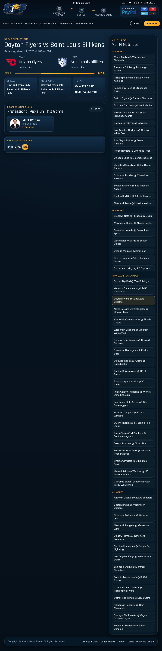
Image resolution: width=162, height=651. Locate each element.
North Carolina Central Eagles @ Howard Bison (131, 310)
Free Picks (31, 23)
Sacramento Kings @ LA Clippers (132, 268)
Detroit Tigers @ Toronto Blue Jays (133, 98)
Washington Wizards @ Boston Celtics (130, 242)
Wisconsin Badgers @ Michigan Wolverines (131, 331)
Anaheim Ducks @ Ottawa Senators (133, 497)
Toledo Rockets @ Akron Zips (130, 443)
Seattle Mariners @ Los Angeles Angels (131, 187)
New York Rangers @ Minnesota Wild (131, 527)
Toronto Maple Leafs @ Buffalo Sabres (131, 579)
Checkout (150, 2)
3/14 (25, 147)
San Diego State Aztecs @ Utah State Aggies (131, 403)
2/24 (18, 147)
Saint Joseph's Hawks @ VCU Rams (130, 383)
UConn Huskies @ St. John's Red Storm (132, 424)
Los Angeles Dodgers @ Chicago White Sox (132, 132)
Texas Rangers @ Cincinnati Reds (132, 150)
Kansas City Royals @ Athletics (131, 122)
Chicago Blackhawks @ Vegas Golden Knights (130, 617)
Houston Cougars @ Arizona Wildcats (129, 414)
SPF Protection (85, 23)
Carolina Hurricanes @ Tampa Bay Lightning (132, 548)
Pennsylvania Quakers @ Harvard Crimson (132, 342)
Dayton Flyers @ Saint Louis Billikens (129, 300)
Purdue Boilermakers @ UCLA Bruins (130, 373)
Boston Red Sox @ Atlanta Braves (132, 196)
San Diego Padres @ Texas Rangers (128, 142)
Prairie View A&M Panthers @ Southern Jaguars (130, 435)
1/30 (10, 147)
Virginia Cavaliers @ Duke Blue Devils (130, 462)
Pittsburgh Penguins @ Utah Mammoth (129, 606)
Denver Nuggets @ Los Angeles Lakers (131, 260)
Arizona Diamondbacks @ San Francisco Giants (130, 114)
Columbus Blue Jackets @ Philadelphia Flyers (128, 589)
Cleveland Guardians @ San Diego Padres (132, 166)
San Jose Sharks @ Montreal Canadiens (129, 568)
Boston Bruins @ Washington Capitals (129, 506)
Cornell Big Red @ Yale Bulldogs (131, 281)
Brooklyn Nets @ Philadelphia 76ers (133, 215)
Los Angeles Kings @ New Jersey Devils (132, 558)
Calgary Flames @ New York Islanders (129, 537)
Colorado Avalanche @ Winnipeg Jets (131, 517)
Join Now (151, 23)
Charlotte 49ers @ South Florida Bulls (131, 352)
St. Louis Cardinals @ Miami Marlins (133, 105)
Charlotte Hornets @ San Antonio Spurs (132, 232)
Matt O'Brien (31, 120)
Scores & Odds (47, 23)
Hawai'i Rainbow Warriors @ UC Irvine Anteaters (131, 473)
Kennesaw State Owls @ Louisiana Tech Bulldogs (132, 452)
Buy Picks (16, 23)
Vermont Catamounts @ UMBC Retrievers (131, 290)
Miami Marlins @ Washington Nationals (129, 58)
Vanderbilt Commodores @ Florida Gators (132, 321)
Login (136, 23)
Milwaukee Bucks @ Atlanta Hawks (133, 223)
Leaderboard (66, 23)
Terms (131, 641)
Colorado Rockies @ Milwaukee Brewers (131, 177)
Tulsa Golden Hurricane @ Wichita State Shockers (132, 393)
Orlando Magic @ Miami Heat (130, 250)
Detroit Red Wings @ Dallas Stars (132, 597)
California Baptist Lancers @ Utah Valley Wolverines (132, 483)
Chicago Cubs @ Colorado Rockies (133, 157)
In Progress (28, 127)
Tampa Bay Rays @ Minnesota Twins (130, 89)
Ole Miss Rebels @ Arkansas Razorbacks (129, 362)
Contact (121, 641)
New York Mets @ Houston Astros (132, 203)
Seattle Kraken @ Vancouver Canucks (129, 627)
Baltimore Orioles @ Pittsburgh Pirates (130, 69)
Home (6, 23)
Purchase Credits (145, 641)
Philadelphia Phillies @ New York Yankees (131, 79)
